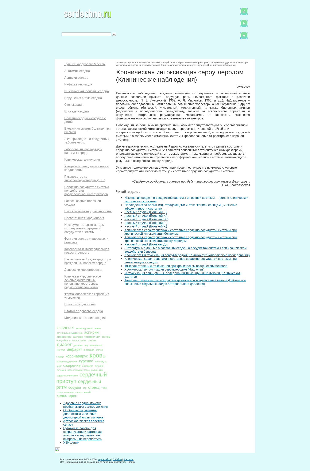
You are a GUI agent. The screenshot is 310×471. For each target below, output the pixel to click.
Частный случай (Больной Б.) (145, 223)
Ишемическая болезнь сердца (86, 91)
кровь (97, 355)
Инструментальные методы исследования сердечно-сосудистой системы (84, 228)
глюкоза (92, 340)
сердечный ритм (78, 384)
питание (99, 366)
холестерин (67, 396)
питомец (61, 370)
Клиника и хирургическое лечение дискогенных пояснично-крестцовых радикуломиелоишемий (82, 282)
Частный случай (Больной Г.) (145, 212)
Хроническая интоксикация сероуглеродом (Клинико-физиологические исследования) (187, 255)
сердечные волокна (67, 375)
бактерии (78, 337)
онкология (87, 366)
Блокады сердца (76, 111)
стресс (94, 387)
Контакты (128, 459)
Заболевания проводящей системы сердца (83, 150)
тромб (87, 392)
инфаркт (74, 349)
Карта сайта (104, 459)
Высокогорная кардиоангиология (88, 211)
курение (86, 361)
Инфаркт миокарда (78, 84)
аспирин (91, 332)
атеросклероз (64, 337)
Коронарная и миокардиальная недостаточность (86, 250)
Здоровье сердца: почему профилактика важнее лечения (85, 404)
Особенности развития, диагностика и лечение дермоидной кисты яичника (83, 413)
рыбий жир (97, 370)
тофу (104, 388)
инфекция (89, 350)
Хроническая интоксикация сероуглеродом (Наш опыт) (164, 269)
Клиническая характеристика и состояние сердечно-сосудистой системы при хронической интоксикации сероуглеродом (180, 238)
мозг (59, 366)
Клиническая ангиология (82, 159)
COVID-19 (65, 328)
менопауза (100, 361)
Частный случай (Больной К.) (145, 215)
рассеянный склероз (78, 370)
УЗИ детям (71, 442)
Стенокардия (73, 104)
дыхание (78, 345)
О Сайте (117, 459)
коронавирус (77, 356)
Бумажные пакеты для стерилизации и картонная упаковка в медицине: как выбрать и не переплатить (82, 433)
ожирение (72, 365)
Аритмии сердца (76, 77)
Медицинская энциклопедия (85, 317)
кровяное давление (67, 361)
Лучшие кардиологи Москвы (84, 64)
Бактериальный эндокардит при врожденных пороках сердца (87, 261)
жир (86, 345)
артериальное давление (69, 333)
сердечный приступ (81, 377)
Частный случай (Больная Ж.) (146, 219)
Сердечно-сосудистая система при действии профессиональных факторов (167, 62)
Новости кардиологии (80, 304)
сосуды (74, 387)
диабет (64, 344)
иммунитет (96, 345)
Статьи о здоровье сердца (83, 311)
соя (84, 388)
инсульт (61, 350)
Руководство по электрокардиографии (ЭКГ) (84, 178)
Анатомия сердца (77, 71)
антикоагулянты (84, 328)
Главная (120, 62)
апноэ (98, 328)
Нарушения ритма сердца (83, 98)
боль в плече (79, 340)
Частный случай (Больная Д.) (145, 244)
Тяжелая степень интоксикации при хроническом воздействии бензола (175, 266)
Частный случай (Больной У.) (145, 226)
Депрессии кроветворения (83, 269)
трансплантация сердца (69, 392)
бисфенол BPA (92, 337)
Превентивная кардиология (84, 218)
